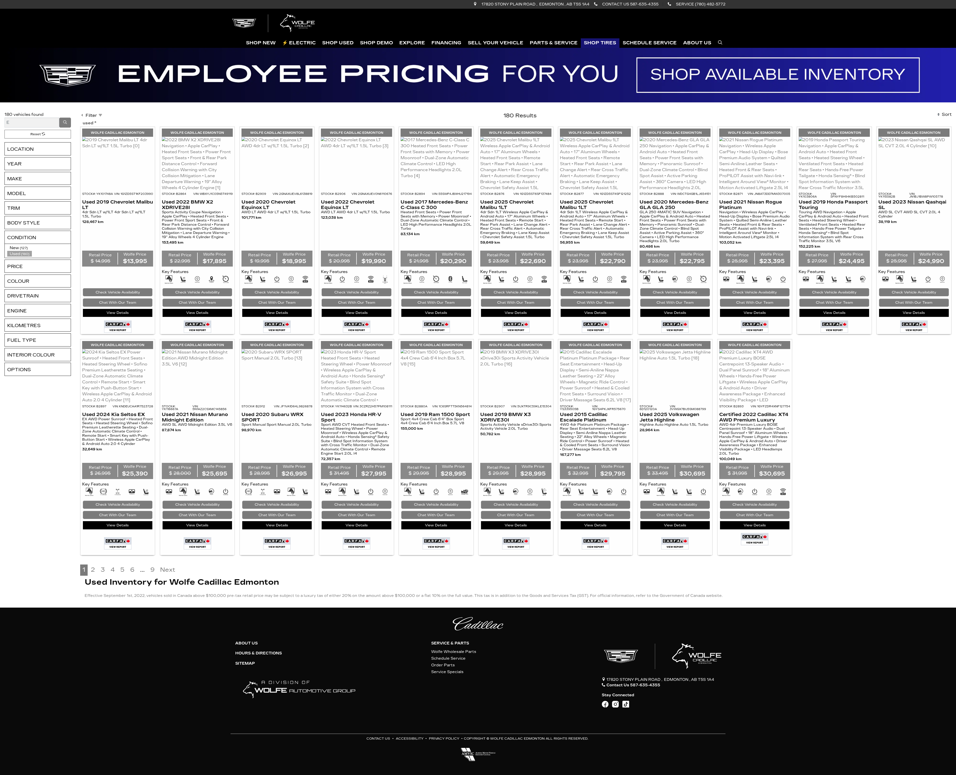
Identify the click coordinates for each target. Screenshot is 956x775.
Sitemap (245, 663)
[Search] (65, 123)
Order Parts (443, 665)
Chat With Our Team (117, 302)
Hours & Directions (258, 653)
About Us (246, 643)
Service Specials (447, 672)
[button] (261, 43)
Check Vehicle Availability (118, 292)
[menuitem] (39, 248)
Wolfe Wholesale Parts (453, 651)
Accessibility (409, 738)
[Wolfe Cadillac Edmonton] (274, 23)
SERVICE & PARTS (450, 643)
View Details (118, 313)
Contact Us (378, 738)
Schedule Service (448, 658)
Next (167, 569)
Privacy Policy (444, 738)
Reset (36, 134)
